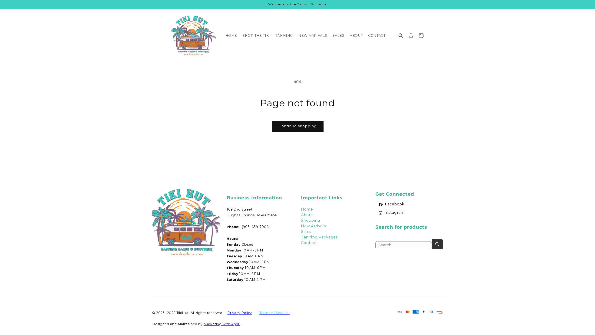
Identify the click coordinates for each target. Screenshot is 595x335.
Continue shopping (298, 126)
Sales (306, 231)
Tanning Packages (319, 237)
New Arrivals (313, 226)
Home (307, 209)
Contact (309, 243)
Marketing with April (222, 324)
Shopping (310, 220)
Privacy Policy (240, 313)
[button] (401, 35)
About (307, 215)
